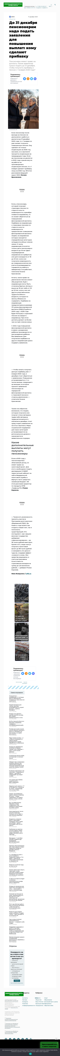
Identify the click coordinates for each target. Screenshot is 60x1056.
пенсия (25, 682)
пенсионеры (19, 682)
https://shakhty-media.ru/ (11, 1000)
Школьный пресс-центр (51, 1001)
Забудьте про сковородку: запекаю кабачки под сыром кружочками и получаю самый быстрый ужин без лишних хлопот (17, 764)
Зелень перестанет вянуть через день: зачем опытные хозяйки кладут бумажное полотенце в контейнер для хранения (16, 872)
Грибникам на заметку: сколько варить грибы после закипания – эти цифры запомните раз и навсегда (16, 832)
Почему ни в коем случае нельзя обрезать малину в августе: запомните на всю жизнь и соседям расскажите (16, 731)
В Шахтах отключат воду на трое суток (16, 865)
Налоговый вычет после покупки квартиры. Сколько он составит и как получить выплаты (16, 813)
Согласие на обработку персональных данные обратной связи (11, 1032)
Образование (48, 1000)
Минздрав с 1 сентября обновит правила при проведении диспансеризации (15, 840)
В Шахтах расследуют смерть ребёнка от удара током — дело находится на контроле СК (16, 913)
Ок (30, 1053)
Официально (47, 1003)
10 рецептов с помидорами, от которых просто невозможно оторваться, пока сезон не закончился (16, 698)
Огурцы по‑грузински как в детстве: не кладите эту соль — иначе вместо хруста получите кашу (16, 888)
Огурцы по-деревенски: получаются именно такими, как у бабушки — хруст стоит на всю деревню (16, 749)
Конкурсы (25, 1001)
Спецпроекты (39, 1005)
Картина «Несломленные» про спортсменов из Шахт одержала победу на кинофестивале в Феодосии (16, 848)
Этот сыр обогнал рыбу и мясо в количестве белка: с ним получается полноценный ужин (16, 906)
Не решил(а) (15, 978)
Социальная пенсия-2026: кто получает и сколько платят (16, 757)
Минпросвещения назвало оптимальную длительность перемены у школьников (16, 939)
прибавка (24, 683)
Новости (37, 998)
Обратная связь (48, 1005)
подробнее (32, 1050)
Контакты (25, 998)
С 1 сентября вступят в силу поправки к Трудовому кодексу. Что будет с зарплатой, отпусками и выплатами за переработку (16, 858)
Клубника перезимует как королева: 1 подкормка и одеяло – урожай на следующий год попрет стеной (16, 773)
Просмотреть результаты (17, 983)
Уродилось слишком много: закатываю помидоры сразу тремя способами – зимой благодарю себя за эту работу (16, 822)
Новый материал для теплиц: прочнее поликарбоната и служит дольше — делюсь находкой (16, 707)
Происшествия (39, 1003)
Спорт (46, 998)
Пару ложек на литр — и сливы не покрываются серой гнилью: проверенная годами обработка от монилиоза (16, 740)
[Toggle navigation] (51, 5)
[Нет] (58, 1052)
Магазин (24, 1000)
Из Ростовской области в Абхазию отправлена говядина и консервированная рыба (16, 723)
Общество (12, 19)
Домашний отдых (17, 974)
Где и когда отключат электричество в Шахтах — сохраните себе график (16, 921)
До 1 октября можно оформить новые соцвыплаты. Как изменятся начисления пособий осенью (15, 805)
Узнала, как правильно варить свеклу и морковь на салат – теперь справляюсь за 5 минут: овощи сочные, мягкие (16, 796)
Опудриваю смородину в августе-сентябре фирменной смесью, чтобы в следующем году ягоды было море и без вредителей (16, 930)
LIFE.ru (28, 574)
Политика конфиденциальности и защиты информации (11, 1019)
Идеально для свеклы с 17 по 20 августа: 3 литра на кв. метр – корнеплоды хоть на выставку (16, 788)
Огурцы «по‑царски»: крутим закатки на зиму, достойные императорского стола (16, 715)
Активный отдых (16, 976)
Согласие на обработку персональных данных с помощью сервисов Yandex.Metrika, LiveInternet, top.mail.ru (12, 1026)
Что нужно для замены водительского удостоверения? (15, 781)
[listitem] (24, 78)
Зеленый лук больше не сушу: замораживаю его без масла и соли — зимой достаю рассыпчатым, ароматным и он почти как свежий (16, 897)
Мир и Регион (39, 1001)
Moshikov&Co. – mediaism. (48, 1039)
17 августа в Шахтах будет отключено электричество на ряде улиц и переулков (17, 880)
